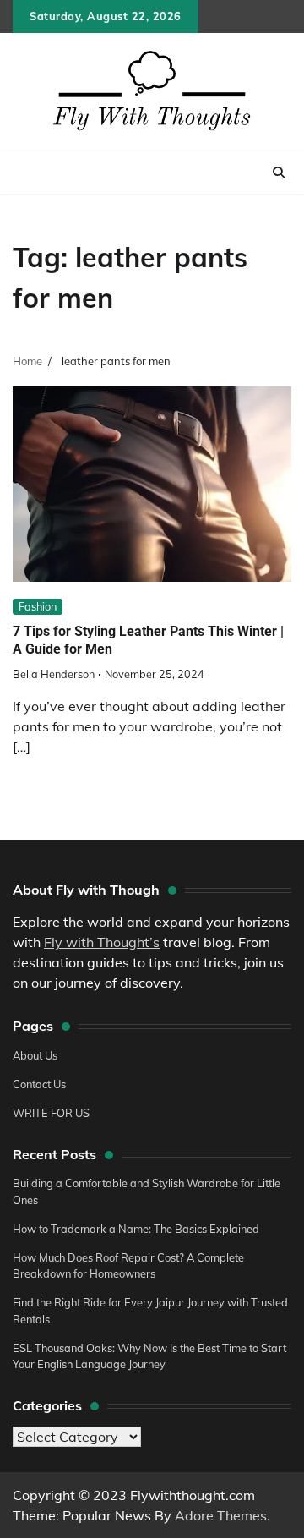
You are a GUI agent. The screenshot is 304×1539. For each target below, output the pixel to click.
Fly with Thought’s (102, 942)
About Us (35, 1055)
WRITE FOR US (51, 1113)
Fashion (38, 606)
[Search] (278, 172)
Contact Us (39, 1084)
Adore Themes (221, 1515)
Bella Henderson (54, 674)
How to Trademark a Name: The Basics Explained (136, 1228)
